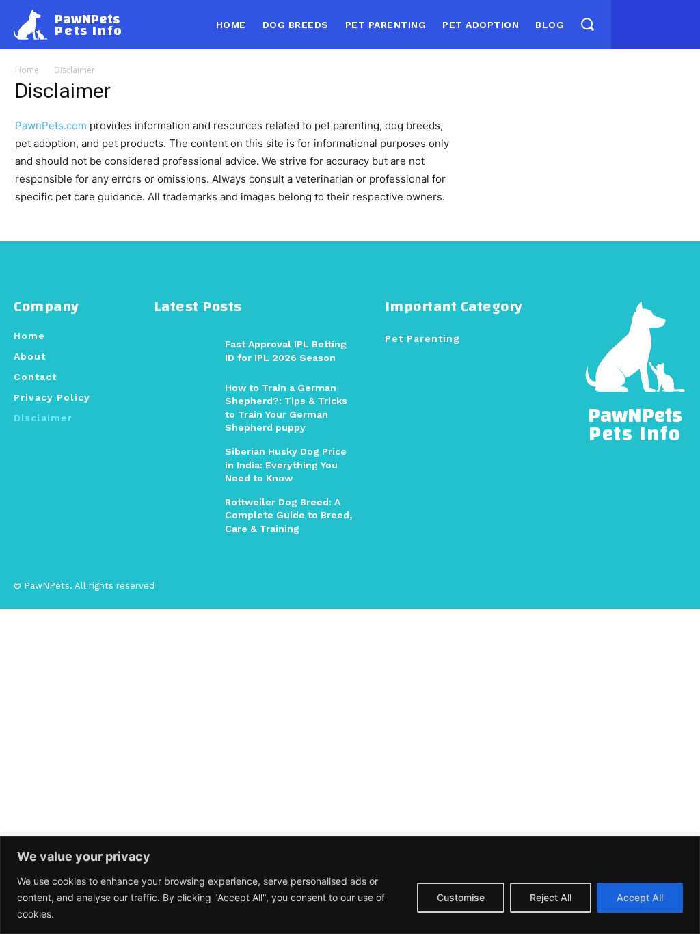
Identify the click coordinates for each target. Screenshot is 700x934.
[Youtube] (679, 24)
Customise (461, 897)
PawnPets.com (51, 125)
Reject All (550, 897)
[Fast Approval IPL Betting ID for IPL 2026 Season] (184, 351)
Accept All (640, 897)
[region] (350, 885)
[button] (586, 24)
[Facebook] (627, 24)
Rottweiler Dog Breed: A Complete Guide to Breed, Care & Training (288, 515)
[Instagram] (653, 24)
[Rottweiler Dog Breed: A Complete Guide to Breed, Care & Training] (184, 515)
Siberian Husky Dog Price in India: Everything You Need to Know (286, 464)
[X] (655, 587)
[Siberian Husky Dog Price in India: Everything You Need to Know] (184, 464)
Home (27, 70)
